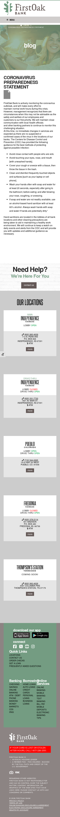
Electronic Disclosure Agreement (26, 807)
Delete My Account (18, 810)
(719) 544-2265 (31, 460)
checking (14, 684)
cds (11, 709)
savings (13, 687)
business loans (28, 702)
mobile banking (41, 694)
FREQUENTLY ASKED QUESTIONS (25, 666)
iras (11, 712)
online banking (13, 691)
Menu (12, 19)
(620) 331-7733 (31, 398)
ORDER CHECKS (17, 660)
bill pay (41, 704)
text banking (41, 700)
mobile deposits (41, 708)
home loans (29, 684)
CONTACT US (15, 657)
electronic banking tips (43, 715)
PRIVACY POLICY (16, 801)
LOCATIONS (14, 655)
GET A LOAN (15, 663)
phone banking (13, 699)
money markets (14, 705)
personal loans (28, 697)
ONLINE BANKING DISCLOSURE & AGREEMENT (29, 805)
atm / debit (15, 695)
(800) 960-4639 (31, 334)
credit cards (26, 691)
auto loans (29, 687)
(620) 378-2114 (31, 519)
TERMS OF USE (15, 803)
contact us (29, 285)
